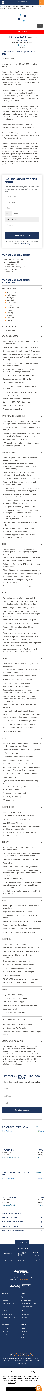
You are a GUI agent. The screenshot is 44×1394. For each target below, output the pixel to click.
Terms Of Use (16, 1360)
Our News (24, 1334)
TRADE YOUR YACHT (10, 1226)
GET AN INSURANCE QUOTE (13, 1222)
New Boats (5, 1300)
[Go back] (3, 9)
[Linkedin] (24, 1354)
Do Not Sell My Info (26, 1362)
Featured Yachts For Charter (28, 1303)
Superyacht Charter (26, 1297)
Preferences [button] (11, 1383)
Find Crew (24, 1317)
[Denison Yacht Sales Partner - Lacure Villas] (8, 1260)
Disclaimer (36, 1360)
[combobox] (8, 213)
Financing (5, 1328)
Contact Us (24, 1341)
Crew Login (24, 1320)
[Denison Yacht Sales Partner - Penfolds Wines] (22, 1253)
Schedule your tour (22, 1110)
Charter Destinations (26, 1306)
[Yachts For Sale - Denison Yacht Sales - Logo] (21, 2)
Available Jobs (25, 1314)
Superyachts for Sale (7, 1314)
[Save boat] (41, 8)
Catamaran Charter (26, 1300)
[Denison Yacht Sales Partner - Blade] (22, 1260)
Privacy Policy (25, 244)
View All (39, 1127)
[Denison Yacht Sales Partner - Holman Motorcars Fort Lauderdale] (35, 1253)
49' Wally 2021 (8, 1150)
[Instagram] (20, 1354)
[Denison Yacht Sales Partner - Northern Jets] (8, 1253)
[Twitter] (32, 1354)
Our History (24, 1328)
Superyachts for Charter (8, 1317)
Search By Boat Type (8, 1303)
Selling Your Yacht (7, 1334)
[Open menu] (3, 2)
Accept (22, 1389)
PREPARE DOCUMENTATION (13, 1231)
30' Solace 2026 (9, 1197)
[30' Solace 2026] (18, 1186)
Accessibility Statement (10, 1362)
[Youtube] (12, 1354)
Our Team (23, 1338)
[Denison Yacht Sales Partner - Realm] (35, 1260)
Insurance (5, 1331)
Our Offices (24, 1331)
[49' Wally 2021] (18, 1139)
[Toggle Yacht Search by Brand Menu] (41, 2)
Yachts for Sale (6, 1297)
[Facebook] (16, 1354)
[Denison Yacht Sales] (20, 1272)
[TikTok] (28, 1354)
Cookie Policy (27, 1360)
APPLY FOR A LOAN (9, 1217)
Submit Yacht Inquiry (22, 235)
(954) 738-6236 (25, 1279)
